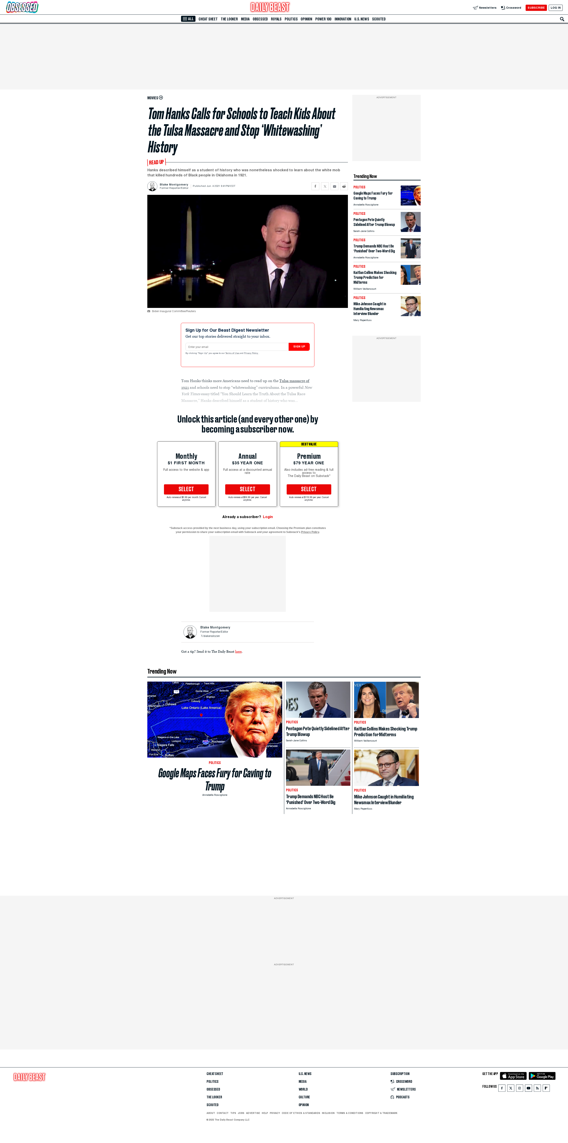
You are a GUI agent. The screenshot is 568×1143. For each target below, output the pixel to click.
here (238, 651)
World (303, 1089)
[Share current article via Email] (334, 186)
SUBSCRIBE (536, 7)
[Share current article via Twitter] (325, 186)
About (211, 1113)
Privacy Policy (251, 353)
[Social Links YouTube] (528, 1089)
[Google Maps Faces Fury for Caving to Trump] (411, 204)
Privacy (275, 1113)
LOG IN (556, 7)
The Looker (229, 19)
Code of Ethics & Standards (301, 1113)
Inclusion (328, 1113)
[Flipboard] (546, 1089)
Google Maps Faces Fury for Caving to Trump (214, 779)
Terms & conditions (349, 1113)
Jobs (241, 1113)
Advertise (253, 1113)
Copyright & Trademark (381, 1113)
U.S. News (361, 19)
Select (186, 489)
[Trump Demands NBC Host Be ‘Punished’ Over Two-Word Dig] (411, 257)
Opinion (306, 19)
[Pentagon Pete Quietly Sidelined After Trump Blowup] (411, 231)
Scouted (379, 19)
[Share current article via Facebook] (315, 186)
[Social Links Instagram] (519, 1089)
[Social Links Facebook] (501, 1089)
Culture (304, 1097)
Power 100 (323, 19)
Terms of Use (232, 353)
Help (265, 1113)
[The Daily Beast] (270, 7)
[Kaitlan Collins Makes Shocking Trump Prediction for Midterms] (411, 283)
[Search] (562, 19)
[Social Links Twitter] (510, 1089)
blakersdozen (211, 636)
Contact (223, 1113)
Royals (276, 19)
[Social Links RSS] (537, 1089)
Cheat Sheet (208, 19)
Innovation (343, 19)
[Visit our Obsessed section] (36, 7)
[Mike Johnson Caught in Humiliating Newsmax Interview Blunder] (411, 315)
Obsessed (260, 19)
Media (245, 19)
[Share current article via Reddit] (344, 186)
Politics (291, 19)
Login (268, 517)
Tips (233, 1113)
